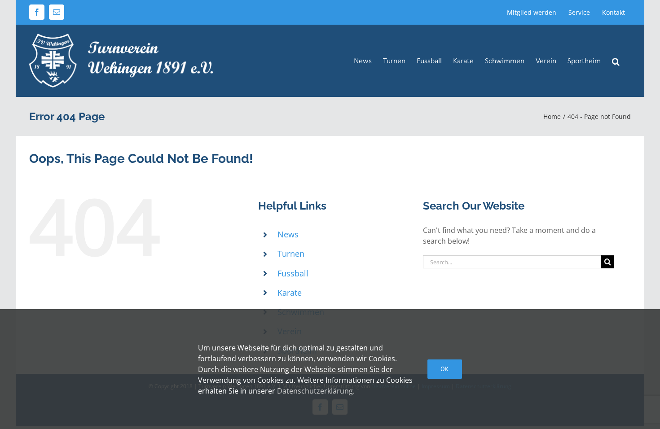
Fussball (292, 273)
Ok (444, 369)
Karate (289, 292)
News (288, 234)
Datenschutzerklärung (315, 391)
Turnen (290, 253)
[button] (616, 60)
